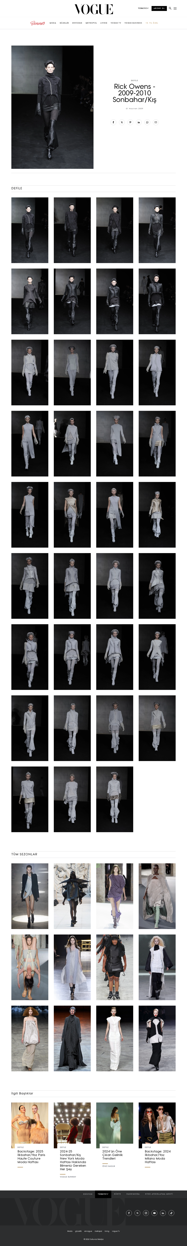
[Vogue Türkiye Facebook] (129, 1213)
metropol (98, 1231)
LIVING (103, 23)
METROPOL (91, 23)
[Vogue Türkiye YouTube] (154, 1213)
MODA (53, 23)
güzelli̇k (78, 1231)
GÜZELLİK (64, 23)
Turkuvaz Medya (96, 1239)
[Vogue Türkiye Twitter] (137, 1213)
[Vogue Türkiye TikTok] (171, 1213)
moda (69, 1231)
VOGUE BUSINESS (133, 23)
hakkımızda (133, 1194)
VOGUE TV (116, 23)
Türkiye (102, 1194)
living (107, 1231)
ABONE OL (159, 8)
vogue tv (116, 1231)
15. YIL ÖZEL (152, 23)
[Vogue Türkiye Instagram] (146, 1213)
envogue (88, 1231)
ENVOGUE (77, 23)
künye (117, 1194)
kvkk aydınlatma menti (159, 1194)
